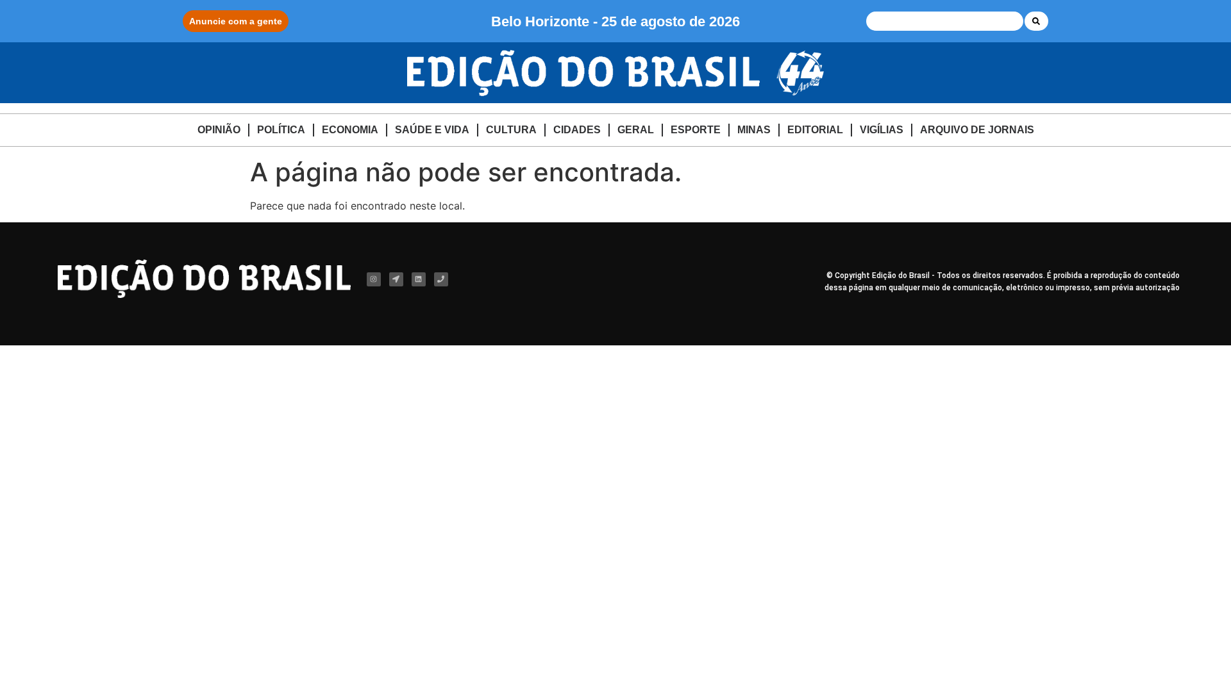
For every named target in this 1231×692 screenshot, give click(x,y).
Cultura (511, 129)
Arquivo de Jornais (977, 129)
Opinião (218, 129)
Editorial (815, 129)
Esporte (696, 129)
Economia (350, 129)
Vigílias (881, 129)
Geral (635, 129)
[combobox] (944, 21)
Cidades (577, 129)
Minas (754, 129)
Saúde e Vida (432, 129)
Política (281, 129)
